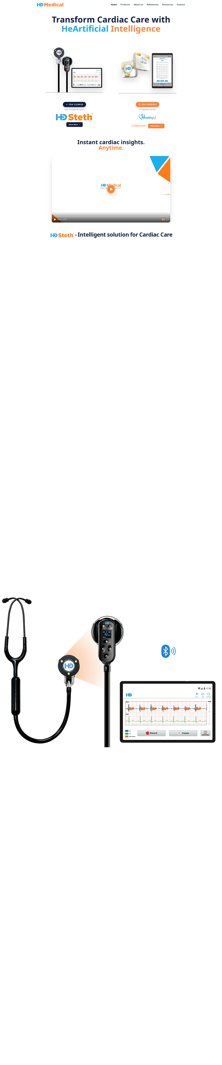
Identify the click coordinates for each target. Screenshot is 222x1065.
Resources (167, 4)
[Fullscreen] (167, 219)
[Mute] (163, 219)
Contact (181, 4)
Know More (73, 124)
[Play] (55, 219)
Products (125, 4)
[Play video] (111, 189)
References (152, 4)
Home (114, 4)
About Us (138, 4)
